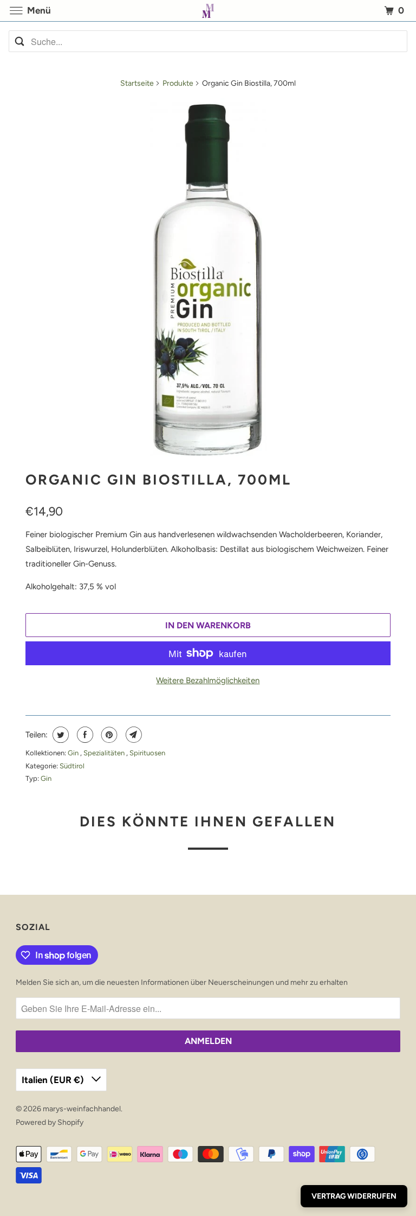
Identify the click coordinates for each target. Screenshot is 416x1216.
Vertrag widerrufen (353, 1196)
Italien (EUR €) (54, 1079)
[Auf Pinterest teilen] (108, 735)
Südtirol (72, 766)
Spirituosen (147, 753)
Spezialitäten (104, 753)
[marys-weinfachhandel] (208, 10)
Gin (74, 753)
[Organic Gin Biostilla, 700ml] (207, 277)
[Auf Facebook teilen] (83, 735)
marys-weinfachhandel (82, 1108)
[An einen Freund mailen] (132, 735)
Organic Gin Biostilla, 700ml (158, 479)
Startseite (137, 83)
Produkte (177, 83)
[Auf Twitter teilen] (59, 735)
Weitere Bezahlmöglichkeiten (207, 680)
